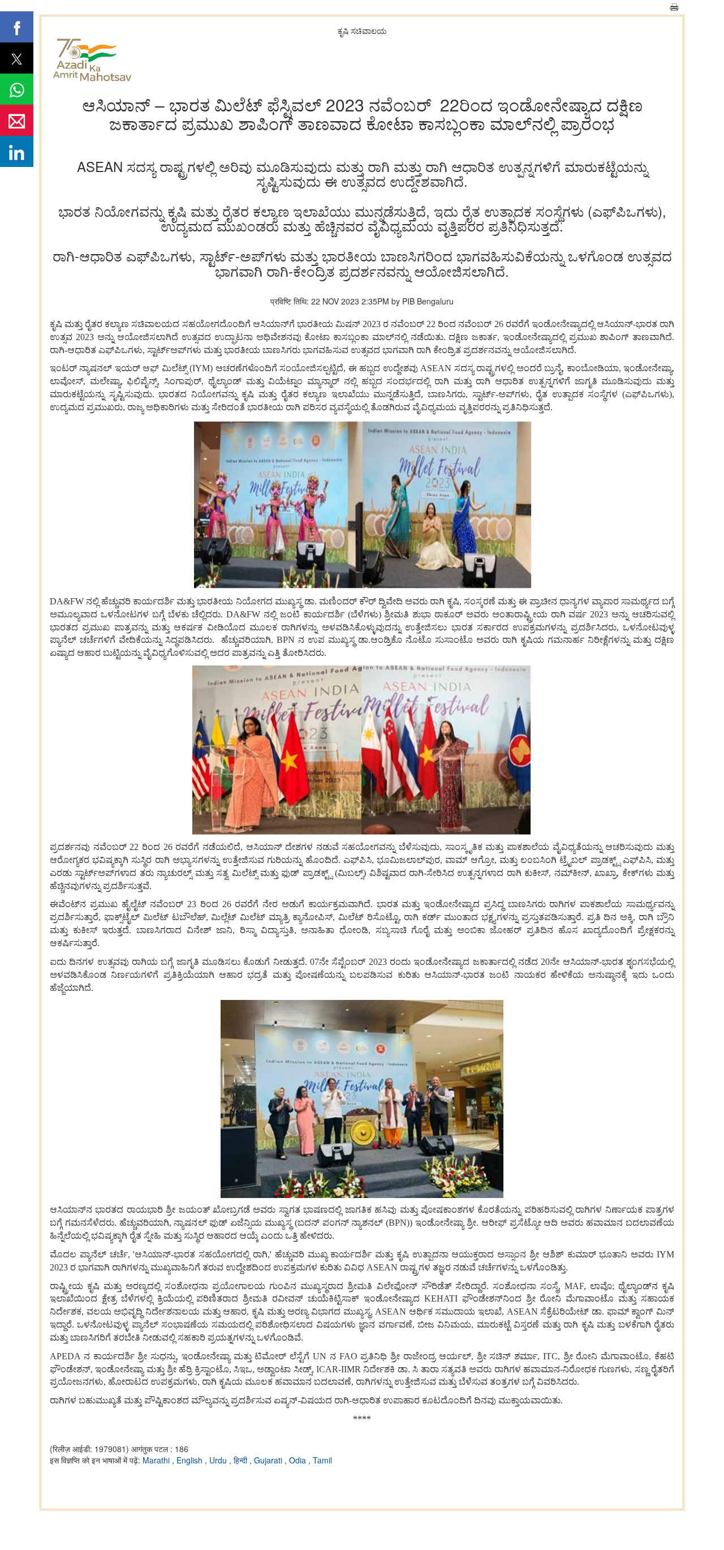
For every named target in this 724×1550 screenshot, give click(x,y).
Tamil (322, 1460)
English (190, 1460)
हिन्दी (241, 1460)
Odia (298, 1460)
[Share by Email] (16, 120)
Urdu (219, 1460)
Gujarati (269, 1460)
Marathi (157, 1460)
